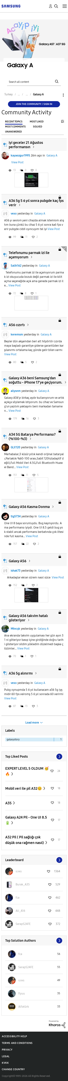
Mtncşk (15, 628)
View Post (17, 162)
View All (34, 756)
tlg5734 (16, 516)
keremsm (17, 334)
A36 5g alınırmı (21, 673)
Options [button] (57, 95)
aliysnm (16, 391)
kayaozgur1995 (20, 155)
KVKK (5, 1062)
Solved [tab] (37, 126)
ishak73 (15, 570)
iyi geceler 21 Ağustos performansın (26, 144)
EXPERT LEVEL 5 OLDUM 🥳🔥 (27, 771)
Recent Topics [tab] (13, 121)
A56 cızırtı (17, 325)
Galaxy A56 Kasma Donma (29, 507)
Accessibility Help (14, 1036)
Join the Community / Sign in (34, 104)
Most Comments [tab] (15, 126)
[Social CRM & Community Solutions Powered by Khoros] (57, 1024)
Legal (6, 1056)
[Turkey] (10, 6)
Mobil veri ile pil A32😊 (24, 788)
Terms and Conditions (17, 1043)
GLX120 (15, 447)
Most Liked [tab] (37, 121)
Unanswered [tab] (13, 131)
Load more (32, 722)
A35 (8, 803)
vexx (14, 213)
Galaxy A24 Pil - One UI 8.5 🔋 (26, 820)
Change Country (13, 1069)
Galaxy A (51, 155)
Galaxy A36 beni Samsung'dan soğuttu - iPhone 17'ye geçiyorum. (35, 380)
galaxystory (13, 739)
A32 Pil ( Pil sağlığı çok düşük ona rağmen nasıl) (25, 840)
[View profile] (5, 155)
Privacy (7, 1049)
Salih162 (16, 265)
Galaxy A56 (17, 561)
